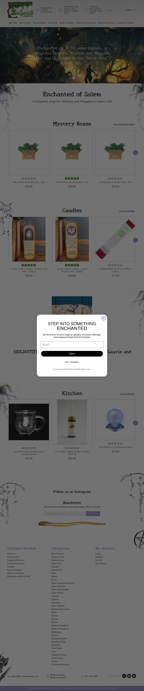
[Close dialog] (104, 318)
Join (72, 353)
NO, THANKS (72, 362)
